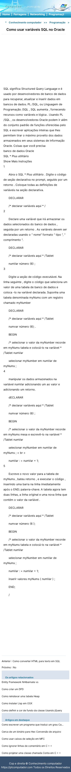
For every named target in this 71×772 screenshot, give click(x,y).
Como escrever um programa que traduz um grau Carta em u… (33, 724)
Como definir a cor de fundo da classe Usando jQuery (32, 710)
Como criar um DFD (13, 689)
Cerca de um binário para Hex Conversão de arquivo (32, 731)
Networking (37, 14)
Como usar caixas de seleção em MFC (23, 738)
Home (6, 14)
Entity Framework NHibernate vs (20, 682)
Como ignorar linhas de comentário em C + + (27, 745)
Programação (57, 14)
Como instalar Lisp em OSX (17, 703)
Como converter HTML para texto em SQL (37, 661)
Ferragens (20, 14)
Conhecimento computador (25, 22)
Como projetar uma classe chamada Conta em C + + (31, 752)
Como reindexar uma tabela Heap (21, 696)
